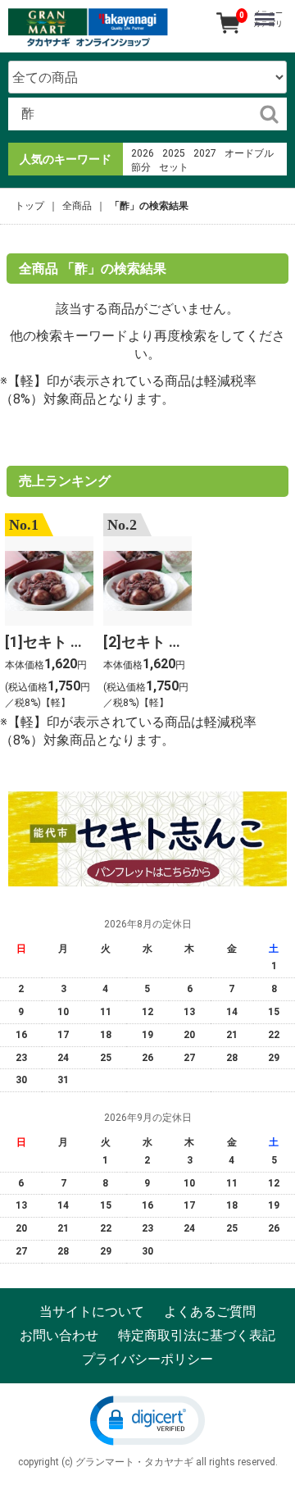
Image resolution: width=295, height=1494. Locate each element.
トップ (29, 206)
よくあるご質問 (210, 1311)
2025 (173, 153)
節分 (141, 167)
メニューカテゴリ (268, 18)
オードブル (249, 153)
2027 (204, 153)
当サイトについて (91, 1311)
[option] (49, 613)
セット (173, 167)
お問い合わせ (59, 1335)
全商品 (77, 206)
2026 (142, 153)
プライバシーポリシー (147, 1358)
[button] (147, 1419)
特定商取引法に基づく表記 (196, 1335)
